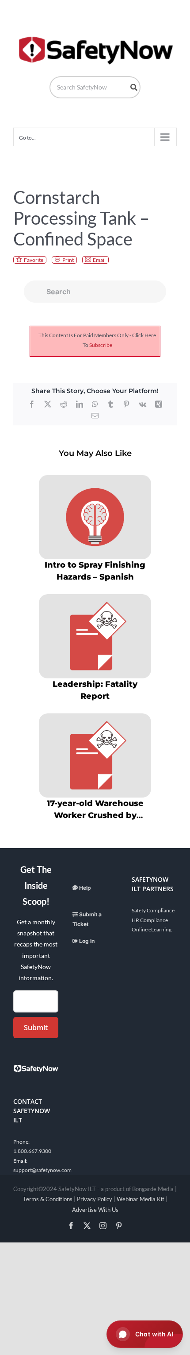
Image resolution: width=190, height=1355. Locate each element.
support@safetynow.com (42, 1170)
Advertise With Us (95, 1209)
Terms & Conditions (47, 1199)
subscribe (100, 345)
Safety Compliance (153, 910)
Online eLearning (151, 929)
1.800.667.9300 (32, 1151)
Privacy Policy (94, 1199)
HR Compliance (150, 920)
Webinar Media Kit (140, 1199)
